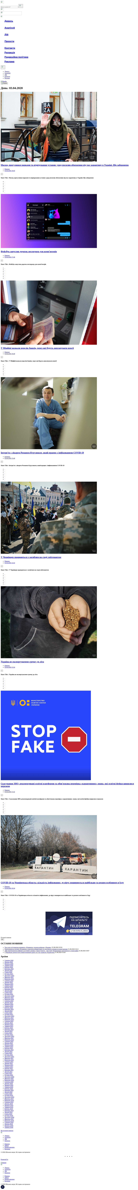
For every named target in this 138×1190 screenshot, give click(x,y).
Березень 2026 (9, 969)
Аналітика (11, 31)
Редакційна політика (16, 57)
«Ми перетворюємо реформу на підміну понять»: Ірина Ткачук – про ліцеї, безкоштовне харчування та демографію (41, 951)
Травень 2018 (9, 1127)
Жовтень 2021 (9, 1058)
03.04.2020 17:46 (10, 257)
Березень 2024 (9, 1009)
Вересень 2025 (9, 979)
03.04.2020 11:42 (10, 792)
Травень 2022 (9, 1046)
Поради (32, 38)
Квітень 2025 (9, 987)
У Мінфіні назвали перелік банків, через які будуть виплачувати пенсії (37, 348)
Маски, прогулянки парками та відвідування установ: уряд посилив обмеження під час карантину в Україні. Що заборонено (65, 165)
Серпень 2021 (9, 1061)
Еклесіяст (94, 44)
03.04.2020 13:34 (10, 667)
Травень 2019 (9, 1107)
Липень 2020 (9, 1083)
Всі (2, 939)
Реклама (45, 38)
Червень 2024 (9, 1004)
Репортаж (26, 24)
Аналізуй (10, 27)
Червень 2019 (9, 1105)
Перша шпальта (9, 1147)
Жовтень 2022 (9, 1038)
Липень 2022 (9, 1043)
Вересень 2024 (9, 999)
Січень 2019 (8, 1114)
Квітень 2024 (9, 1007)
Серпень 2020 (9, 1082)
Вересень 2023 (9, 1019)
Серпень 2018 (9, 1122)
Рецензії (16, 38)
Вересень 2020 (9, 1080)
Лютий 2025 (8, 991)
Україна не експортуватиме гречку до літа (22, 661)
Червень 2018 (9, 1126)
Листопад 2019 (9, 1097)
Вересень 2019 (9, 1100)
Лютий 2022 (8, 1051)
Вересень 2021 (9, 1060)
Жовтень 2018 (9, 1119)
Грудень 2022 (9, 1034)
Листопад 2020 (9, 1077)
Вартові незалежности (74, 44)
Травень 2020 (9, 1087)
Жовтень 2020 (9, 1078)
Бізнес (39, 38)
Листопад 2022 (9, 1036)
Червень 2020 (9, 1085)
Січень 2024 (8, 1013)
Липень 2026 (9, 962)
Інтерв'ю (7, 456)
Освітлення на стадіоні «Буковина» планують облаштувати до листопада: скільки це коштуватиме (36, 949)
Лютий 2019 (8, 1112)
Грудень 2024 (9, 994)
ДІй (6, 75)
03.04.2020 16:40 (10, 354)
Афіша (10, 38)
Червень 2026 (9, 964)
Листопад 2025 (9, 975)
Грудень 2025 (9, 974)
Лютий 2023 (8, 1031)
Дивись (9, 21)
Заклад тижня (44, 44)
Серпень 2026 (9, 960)
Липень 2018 (9, 1124)
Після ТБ (86, 44)
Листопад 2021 (9, 1056)
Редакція (10, 52)
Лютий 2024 (8, 1011)
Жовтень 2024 (9, 997)
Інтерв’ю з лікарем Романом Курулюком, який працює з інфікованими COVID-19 (42, 452)
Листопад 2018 (9, 1117)
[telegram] (74, 1156)
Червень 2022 (9, 1045)
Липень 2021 (9, 1063)
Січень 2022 (8, 1053)
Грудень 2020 (9, 1075)
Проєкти (9, 41)
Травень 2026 (9, 965)
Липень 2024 (9, 1002)
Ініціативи (24, 38)
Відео (39, 24)
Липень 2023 (9, 1023)
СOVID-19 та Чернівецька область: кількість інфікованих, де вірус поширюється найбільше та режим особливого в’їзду (62, 882)
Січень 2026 (8, 972)
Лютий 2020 (8, 1092)
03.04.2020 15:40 (10, 458)
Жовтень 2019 (9, 1099)
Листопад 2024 (9, 996)
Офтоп (33, 24)
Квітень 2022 (9, 1048)
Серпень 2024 (9, 1001)
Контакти (10, 48)
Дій (6, 34)
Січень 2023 (8, 1033)
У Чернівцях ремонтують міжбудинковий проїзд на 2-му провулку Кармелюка (30, 952)
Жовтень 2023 (9, 1018)
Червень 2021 (9, 1065)
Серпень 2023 (9, 1021)
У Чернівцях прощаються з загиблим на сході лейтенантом (31, 557)
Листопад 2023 (9, 1016)
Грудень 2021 (9, 1055)
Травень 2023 (9, 1026)
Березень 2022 (9, 1050)
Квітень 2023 (9, 1028)
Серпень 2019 (9, 1102)
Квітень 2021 (9, 1068)
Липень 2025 (9, 982)
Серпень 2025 (9, 980)
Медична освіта (33, 44)
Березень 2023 (9, 1029)
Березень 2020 (9, 1090)
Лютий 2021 (8, 1072)
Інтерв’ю (18, 24)
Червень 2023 (9, 1024)
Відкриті (23, 44)
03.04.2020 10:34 (10, 888)
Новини (10, 24)
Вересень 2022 (9, 1040)
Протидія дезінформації (57, 44)
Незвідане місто (13, 44)
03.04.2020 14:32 (10, 563)
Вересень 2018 (9, 1120)
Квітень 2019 (9, 1109)
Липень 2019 (9, 1104)
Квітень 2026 (9, 967)
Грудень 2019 (9, 1095)
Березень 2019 (9, 1110)
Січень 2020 (8, 1093)
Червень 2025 (9, 984)
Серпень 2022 (9, 1041)
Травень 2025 (9, 986)
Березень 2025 (9, 989)
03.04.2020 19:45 (10, 171)
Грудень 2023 (9, 1014)
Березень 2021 (9, 1070)
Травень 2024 (9, 1006)
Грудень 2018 (9, 1115)
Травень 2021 (9, 1067)
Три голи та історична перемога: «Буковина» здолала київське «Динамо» (28, 947)
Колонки (31, 31)
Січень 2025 (8, 992)
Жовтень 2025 (9, 977)
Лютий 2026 (8, 970)
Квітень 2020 (9, 1088)
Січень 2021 (8, 1073)
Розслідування (21, 31)
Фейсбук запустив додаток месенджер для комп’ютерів (29, 251)
